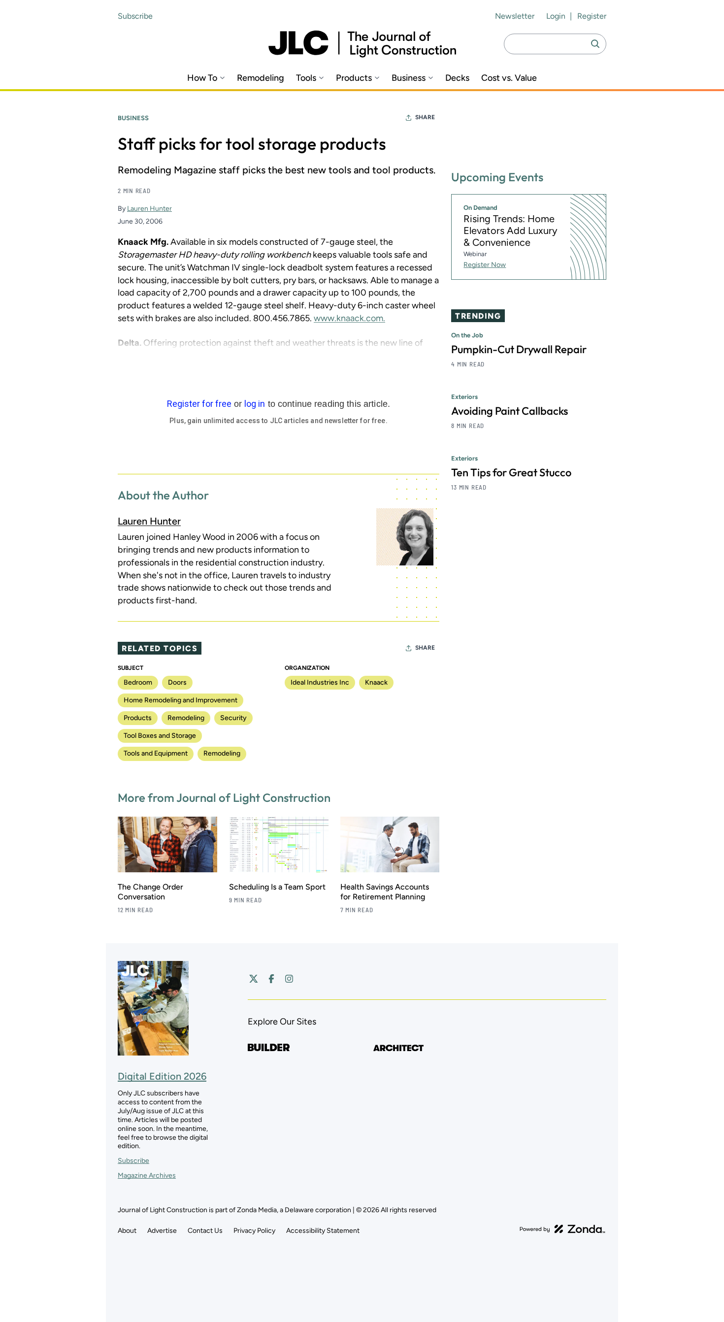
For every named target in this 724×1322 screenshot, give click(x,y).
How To (202, 78)
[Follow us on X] (254, 979)
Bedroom (138, 682)
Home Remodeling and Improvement (180, 700)
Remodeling (260, 78)
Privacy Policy (254, 1230)
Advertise (162, 1230)
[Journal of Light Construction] (362, 44)
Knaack (376, 682)
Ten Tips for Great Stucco (511, 472)
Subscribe (135, 16)
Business (409, 78)
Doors (177, 682)
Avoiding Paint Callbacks (509, 411)
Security (233, 718)
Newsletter (514, 16)
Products (354, 78)
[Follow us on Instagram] (289, 979)
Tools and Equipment (156, 753)
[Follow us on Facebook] (271, 979)
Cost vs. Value (509, 78)
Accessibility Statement (323, 1230)
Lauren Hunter (149, 208)
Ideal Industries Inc (320, 682)
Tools (306, 78)
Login (555, 16)
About (127, 1230)
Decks (457, 78)
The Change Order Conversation (150, 891)
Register (591, 16)
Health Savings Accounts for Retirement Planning (384, 891)
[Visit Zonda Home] (562, 1229)
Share (425, 117)
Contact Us (205, 1230)
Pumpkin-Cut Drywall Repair (519, 349)
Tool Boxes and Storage (160, 735)
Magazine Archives (147, 1175)
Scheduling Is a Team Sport (277, 887)
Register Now (484, 265)
